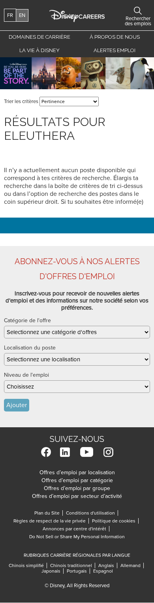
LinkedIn (65, 452)
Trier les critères (21, 101)
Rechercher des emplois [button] (138, 11)
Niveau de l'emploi (26, 375)
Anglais (107, 565)
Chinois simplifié (28, 565)
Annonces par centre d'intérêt (76, 529)
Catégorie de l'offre (27, 320)
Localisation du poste (30, 347)
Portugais (78, 571)
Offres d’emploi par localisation (77, 472)
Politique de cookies (115, 521)
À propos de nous (115, 37)
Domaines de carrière (39, 37)
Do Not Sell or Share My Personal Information (77, 536)
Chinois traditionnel (72, 565)
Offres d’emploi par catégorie (77, 480)
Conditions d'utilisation (92, 513)
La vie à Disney (40, 50)
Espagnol (103, 571)
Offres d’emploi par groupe (77, 488)
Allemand (132, 565)
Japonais (52, 571)
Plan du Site (47, 513)
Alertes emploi (114, 50)
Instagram (108, 452)
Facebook (46, 452)
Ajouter (16, 405)
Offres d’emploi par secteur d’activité (77, 496)
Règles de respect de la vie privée (51, 521)
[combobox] (77, 332)
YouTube (86, 452)
